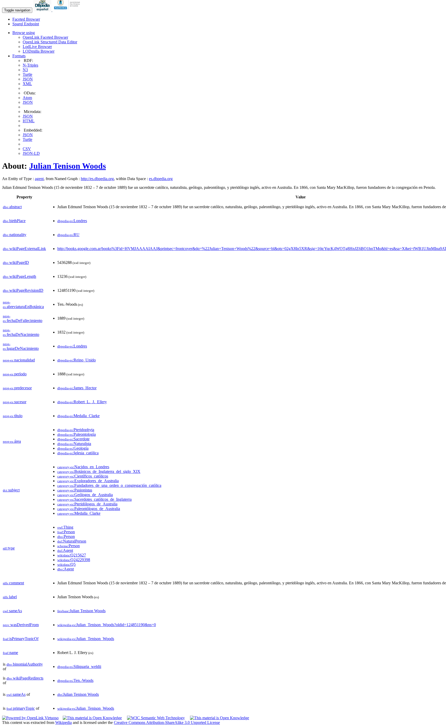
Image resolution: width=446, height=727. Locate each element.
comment (13, 583)
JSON (28, 79)
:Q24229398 (73, 560)
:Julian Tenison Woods (81, 611)
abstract (12, 207)
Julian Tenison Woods (67, 166)
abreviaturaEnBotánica (23, 304)
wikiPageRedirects (24, 678)
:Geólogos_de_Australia (85, 494)
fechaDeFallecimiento (22, 318)
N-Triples (30, 65)
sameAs (12, 611)
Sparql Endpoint (25, 24)
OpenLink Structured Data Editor (50, 42)
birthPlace (14, 221)
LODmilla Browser (38, 51)
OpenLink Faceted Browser (45, 37)
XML (27, 84)
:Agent (65, 550)
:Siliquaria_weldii (79, 666)
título (12, 416)
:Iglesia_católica (78, 453)
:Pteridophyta (75, 429)
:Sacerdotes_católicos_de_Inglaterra (94, 499)
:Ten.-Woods (75, 680)
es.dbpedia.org (161, 178)
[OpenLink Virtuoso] (30, 718)
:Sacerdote (73, 439)
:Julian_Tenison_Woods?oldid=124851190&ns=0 (106, 625)
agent (39, 178)
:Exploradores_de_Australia (88, 481)
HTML (29, 121)
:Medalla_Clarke (78, 416)
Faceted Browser (26, 19)
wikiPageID (16, 262)
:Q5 (66, 564)
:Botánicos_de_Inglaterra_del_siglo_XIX (98, 471)
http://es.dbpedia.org (97, 178)
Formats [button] (19, 56)
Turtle (27, 74)
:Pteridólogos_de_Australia (87, 504)
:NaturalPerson (71, 541)
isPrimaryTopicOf (20, 638)
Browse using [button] (23, 32)
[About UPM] (67, 10)
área (12, 441)
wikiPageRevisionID (23, 290)
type (9, 548)
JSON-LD (31, 153)
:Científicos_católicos (82, 476)
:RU (68, 234)
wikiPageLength (19, 276)
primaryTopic (20, 708)
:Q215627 (71, 555)
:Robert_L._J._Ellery (82, 402)
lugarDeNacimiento (21, 346)
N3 (25, 70)
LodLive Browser (37, 46)
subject (11, 490)
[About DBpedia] (42, 10)
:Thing (65, 527)
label (10, 597)
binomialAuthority (24, 664)
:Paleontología (76, 434)
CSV (27, 149)
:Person (66, 532)
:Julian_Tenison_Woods (85, 638)
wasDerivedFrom (21, 625)
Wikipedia (63, 722)
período (15, 374)
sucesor (14, 402)
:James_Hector (77, 388)
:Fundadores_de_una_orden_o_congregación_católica (109, 485)
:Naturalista (74, 443)
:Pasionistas (74, 490)
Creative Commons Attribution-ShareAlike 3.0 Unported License (167, 722)
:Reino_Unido (76, 360)
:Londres (72, 221)
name (10, 652)
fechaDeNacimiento (21, 332)
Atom (27, 97)
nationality (14, 234)
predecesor (17, 388)
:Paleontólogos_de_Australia (88, 508)
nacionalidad (19, 360)
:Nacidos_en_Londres (83, 467)
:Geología (73, 448)
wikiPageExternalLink (24, 248)
